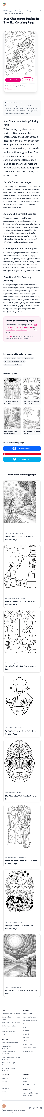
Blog (24, 1027)
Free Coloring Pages (12, 10)
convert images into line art (16, 330)
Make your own (10, 89)
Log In (25, 1081)
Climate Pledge (28, 1044)
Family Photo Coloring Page (11, 1022)
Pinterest (5, 1081)
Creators (26, 1024)
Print (26, 80)
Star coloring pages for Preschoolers (14, 361)
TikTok (4, 1092)
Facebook (5, 1078)
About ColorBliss (28, 1014)
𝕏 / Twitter (6, 1088)
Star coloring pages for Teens (13, 365)
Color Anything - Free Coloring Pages (30, 1094)
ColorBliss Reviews (29, 1017)
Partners (26, 1037)
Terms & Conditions (30, 1048)
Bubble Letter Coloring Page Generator (11, 1058)
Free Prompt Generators (10, 1043)
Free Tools (5, 1039)
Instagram (5, 1085)
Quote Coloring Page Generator (8, 1069)
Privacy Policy (28, 1051)
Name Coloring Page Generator (8, 1064)
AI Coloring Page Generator (11, 1014)
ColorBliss (9, 336)
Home (5, 10)
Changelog (26, 1034)
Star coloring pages (22, 10)
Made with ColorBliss (30, 1020)
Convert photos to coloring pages (11, 1018)
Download (13, 80)
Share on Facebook (23, 448)
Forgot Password (29, 1085)
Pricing (4, 1035)
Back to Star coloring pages (14, 13)
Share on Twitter (23, 459)
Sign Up (25, 1078)
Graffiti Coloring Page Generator (9, 1053)
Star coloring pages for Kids (25, 358)
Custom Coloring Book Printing (9, 1027)
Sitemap (26, 1031)
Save (23, 454)
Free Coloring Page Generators (8, 1047)
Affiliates (26, 1041)
